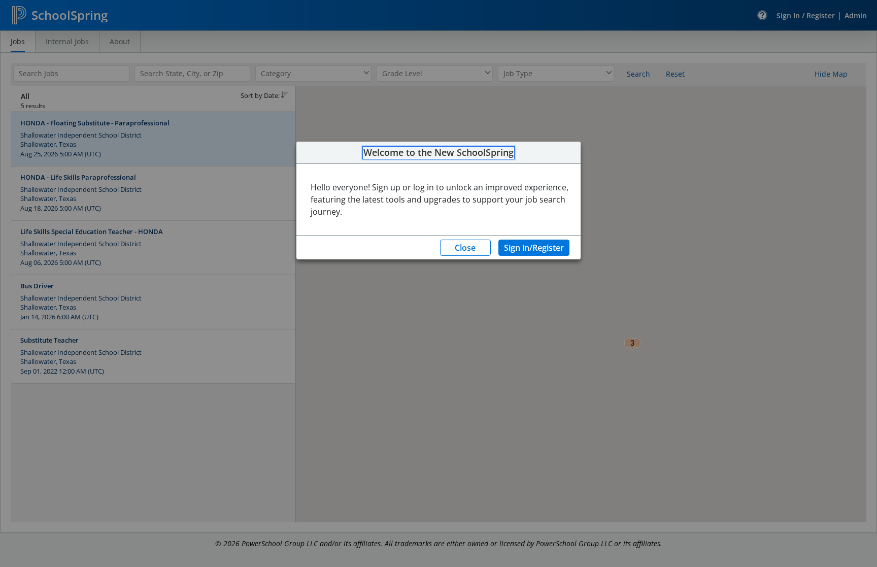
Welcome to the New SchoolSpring (438, 152)
